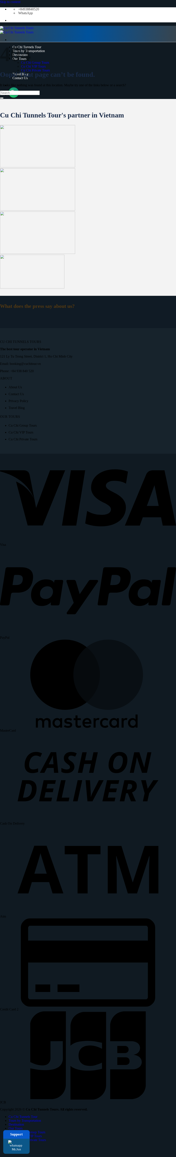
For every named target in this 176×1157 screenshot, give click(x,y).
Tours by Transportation (25, 1120)
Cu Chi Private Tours (35, 70)
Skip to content (10, 2)
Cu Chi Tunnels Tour (23, 1116)
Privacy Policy (18, 401)
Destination (16, 1124)
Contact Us (16, 394)
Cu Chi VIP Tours (33, 66)
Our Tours (16, 1128)
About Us (15, 387)
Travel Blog (17, 408)
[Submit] (1, 98)
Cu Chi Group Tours (35, 62)
